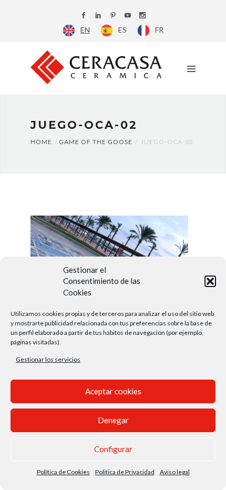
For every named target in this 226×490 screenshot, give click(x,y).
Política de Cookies (63, 472)
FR (159, 29)
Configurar (113, 449)
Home (41, 142)
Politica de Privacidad (125, 472)
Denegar (113, 420)
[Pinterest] (113, 16)
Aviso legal (175, 472)
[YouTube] (128, 16)
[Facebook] (83, 16)
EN (85, 29)
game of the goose (95, 142)
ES (122, 29)
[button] (210, 281)
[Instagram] (142, 16)
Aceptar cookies (113, 391)
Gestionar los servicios (48, 359)
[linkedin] (98, 16)
